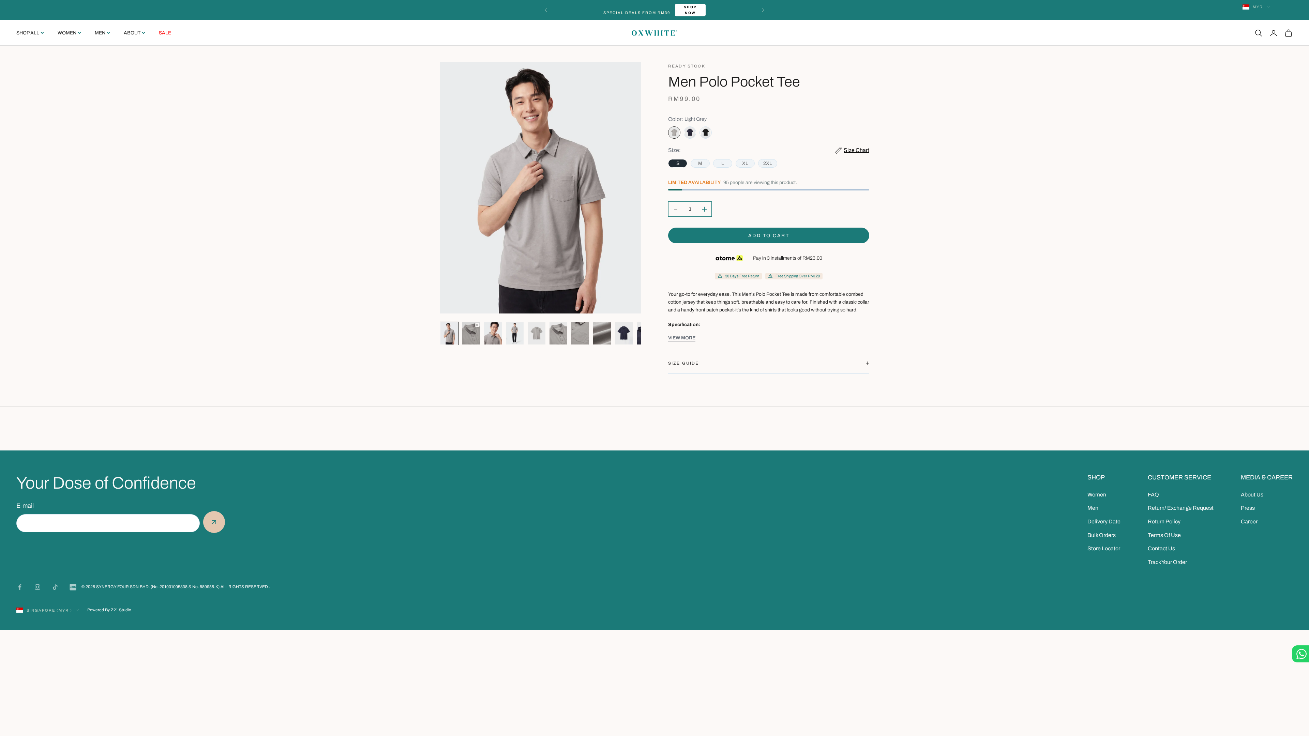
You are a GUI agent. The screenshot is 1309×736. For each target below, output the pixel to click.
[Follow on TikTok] (55, 587)
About (132, 32)
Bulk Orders (1101, 535)
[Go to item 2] (471, 333)
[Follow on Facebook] (19, 587)
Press (1248, 508)
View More (681, 337)
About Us (1252, 494)
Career (1249, 521)
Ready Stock (686, 66)
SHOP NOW (690, 10)
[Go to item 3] (492, 333)
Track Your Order (1167, 562)
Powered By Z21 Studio (109, 610)
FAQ (1153, 494)
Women (67, 32)
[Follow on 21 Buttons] (73, 587)
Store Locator (1103, 548)
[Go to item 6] (558, 333)
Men (100, 32)
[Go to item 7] (580, 333)
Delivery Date (1103, 521)
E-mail (25, 505)
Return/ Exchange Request (1181, 508)
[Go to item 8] (602, 333)
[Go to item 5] (536, 333)
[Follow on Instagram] (37, 587)
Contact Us (1161, 548)
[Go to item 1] (449, 333)
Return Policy (1164, 521)
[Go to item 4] (514, 333)
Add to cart (768, 235)
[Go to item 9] (623, 333)
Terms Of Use (1164, 535)
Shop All (27, 32)
